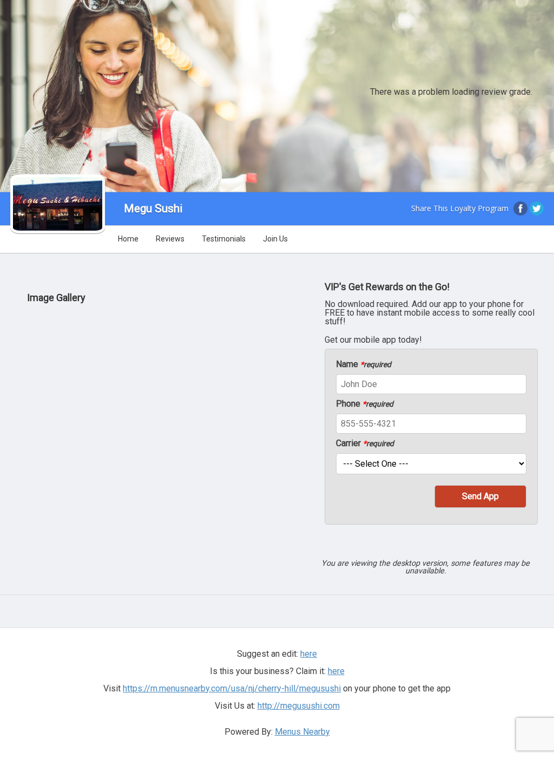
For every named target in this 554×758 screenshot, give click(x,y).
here (336, 671)
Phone (364, 404)
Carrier (365, 443)
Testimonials (224, 238)
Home (128, 238)
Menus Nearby (302, 732)
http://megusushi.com (299, 706)
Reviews (170, 238)
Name (363, 364)
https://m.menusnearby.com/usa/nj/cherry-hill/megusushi (232, 688)
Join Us (275, 238)
